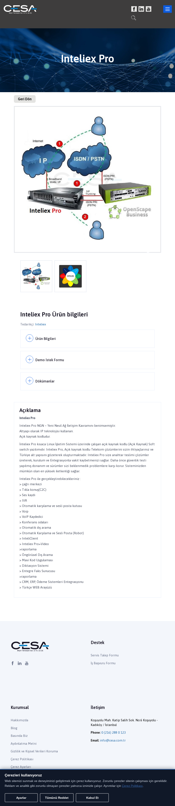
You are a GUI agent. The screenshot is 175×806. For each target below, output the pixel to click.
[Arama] (133, 18)
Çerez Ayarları (21, 767)
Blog (14, 728)
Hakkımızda (19, 720)
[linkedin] (141, 9)
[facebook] (134, 9)
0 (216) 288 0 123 (113, 732)
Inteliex (40, 324)
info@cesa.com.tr (113, 740)
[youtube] (148, 9)
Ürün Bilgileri (45, 339)
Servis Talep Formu (105, 655)
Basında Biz (19, 735)
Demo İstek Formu (49, 360)
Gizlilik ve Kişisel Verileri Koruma (34, 751)
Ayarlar (21, 797)
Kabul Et (92, 797)
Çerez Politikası (22, 759)
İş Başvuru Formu (103, 663)
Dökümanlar (45, 381)
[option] (87, 179)
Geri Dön (25, 99)
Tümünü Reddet (57, 797)
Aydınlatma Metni (23, 743)
